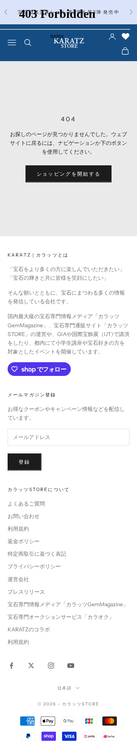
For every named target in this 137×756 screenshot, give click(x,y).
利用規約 (18, 528)
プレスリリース (26, 591)
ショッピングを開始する (69, 174)
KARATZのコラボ (29, 629)
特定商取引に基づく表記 (37, 553)
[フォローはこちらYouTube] (71, 665)
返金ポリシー (24, 541)
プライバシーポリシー (34, 566)
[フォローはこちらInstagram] (51, 665)
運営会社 (18, 579)
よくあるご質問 (26, 503)
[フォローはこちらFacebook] (11, 665)
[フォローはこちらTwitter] (31, 665)
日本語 (64, 688)
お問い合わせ (24, 516)
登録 (24, 462)
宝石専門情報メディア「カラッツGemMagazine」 (68, 604)
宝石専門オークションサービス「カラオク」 (61, 616)
